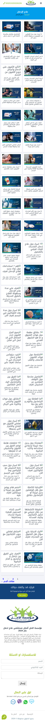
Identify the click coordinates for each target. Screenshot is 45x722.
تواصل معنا (22, 595)
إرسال (22, 683)
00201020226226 (13, 3)
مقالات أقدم (7, 581)
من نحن (21, 714)
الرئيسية (26, 14)
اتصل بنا (14, 714)
